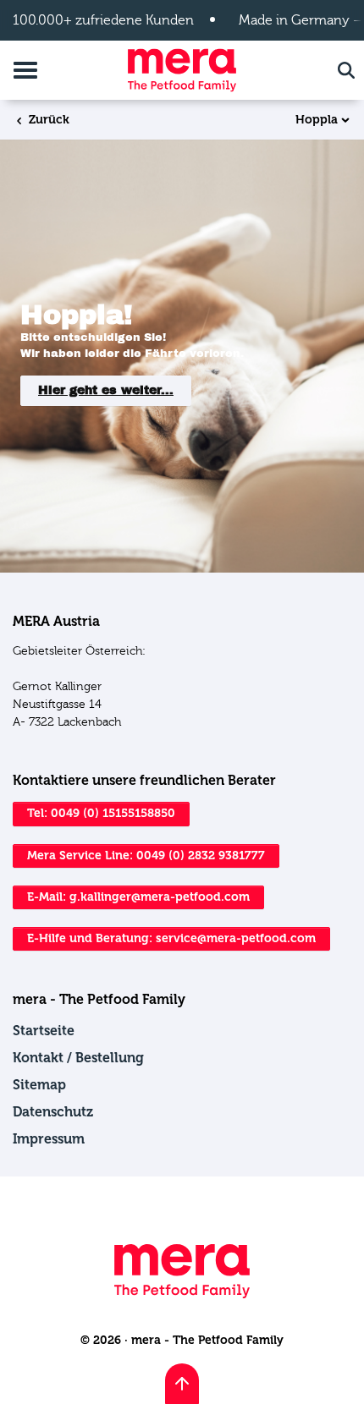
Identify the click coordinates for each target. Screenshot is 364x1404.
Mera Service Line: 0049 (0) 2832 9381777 (146, 855)
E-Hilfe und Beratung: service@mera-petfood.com (171, 938)
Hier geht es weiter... (106, 390)
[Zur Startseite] (182, 69)
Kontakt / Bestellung (78, 1058)
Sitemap (39, 1085)
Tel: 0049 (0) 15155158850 (101, 813)
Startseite (43, 1031)
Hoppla (316, 120)
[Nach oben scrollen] (182, 1383)
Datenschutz (53, 1112)
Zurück (47, 119)
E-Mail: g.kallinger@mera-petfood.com (138, 897)
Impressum (49, 1139)
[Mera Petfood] (182, 1294)
